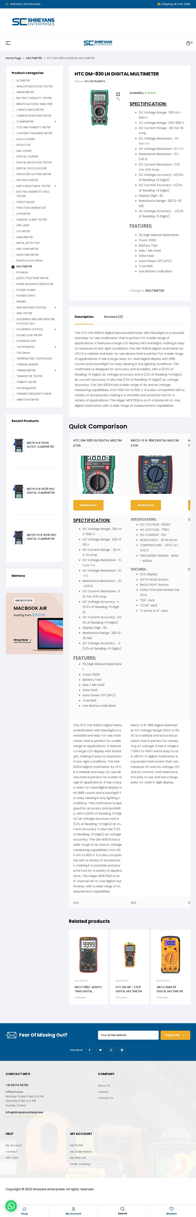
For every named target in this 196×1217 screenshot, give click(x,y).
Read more (88, 505)
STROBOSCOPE (26, 341)
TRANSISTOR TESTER (29, 376)
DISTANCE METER (27, 180)
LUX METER (23, 231)
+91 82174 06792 (17, 1085)
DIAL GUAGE (24, 151)
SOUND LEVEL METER (29, 335)
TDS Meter (23, 353)
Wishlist (171, 1213)
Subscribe (172, 1035)
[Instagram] (111, 1050)
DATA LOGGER (25, 139)
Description (84, 317)
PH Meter (22, 272)
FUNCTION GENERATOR (31, 208)
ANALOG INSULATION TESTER (34, 86)
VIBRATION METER (27, 400)
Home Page (13, 58)
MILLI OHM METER (27, 249)
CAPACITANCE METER (30, 110)
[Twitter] (100, 1050)
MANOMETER (24, 237)
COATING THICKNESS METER (34, 133)
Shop (24, 1213)
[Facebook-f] (90, 1050)
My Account (73, 1213)
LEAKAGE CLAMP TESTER (31, 219)
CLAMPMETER (24, 121)
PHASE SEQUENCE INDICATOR (34, 284)
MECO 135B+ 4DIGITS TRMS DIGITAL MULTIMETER (88, 991)
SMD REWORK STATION (31, 307)
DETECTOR (23, 145)
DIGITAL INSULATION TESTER (34, 162)
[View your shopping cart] (188, 42)
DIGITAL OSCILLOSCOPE (31, 168)
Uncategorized (26, 388)
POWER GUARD (26, 290)
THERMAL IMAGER (27, 364)
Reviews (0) (113, 317)
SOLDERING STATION (29, 329)
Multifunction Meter (29, 260)
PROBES (21, 301)
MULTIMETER (34, 58)
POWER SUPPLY (26, 296)
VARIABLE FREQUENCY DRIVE (33, 394)
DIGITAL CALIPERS (27, 156)
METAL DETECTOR (27, 243)
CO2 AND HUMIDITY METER (33, 127)
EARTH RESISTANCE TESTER (33, 186)
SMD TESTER (24, 313)
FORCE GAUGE (25, 202)
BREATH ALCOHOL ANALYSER (34, 104)
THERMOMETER (26, 370)
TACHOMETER (25, 347)
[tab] (84, 319)
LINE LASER (22, 225)
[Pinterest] (122, 1050)
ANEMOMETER (25, 92)
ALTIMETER (23, 80)
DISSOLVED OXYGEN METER (33, 174)
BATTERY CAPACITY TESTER (34, 98)
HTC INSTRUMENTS (94, 81)
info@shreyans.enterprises (24, 1112)
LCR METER (23, 214)
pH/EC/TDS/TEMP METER (32, 278)
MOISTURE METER (27, 255)
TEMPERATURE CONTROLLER (34, 358)
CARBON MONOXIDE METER (33, 116)
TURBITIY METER (26, 382)
